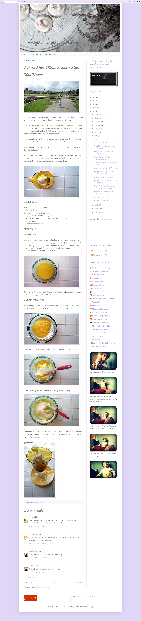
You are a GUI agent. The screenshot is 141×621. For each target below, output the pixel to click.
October (98, 121)
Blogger (91, 606)
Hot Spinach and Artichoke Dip (105, 177)
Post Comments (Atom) (41, 587)
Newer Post (28, 582)
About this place (50, 54)
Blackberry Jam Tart (101, 200)
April (97, 205)
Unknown (32, 534)
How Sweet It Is (98, 274)
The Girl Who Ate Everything (103, 329)
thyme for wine (97, 336)
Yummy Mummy (98, 302)
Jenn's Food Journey (100, 322)
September (98, 125)
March (97, 208)
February (98, 212)
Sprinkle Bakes (97, 278)
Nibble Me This (98, 285)
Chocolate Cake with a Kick (104, 142)
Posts (95, 251)
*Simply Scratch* (98, 346)
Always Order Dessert (100, 291)
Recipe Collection (35, 54)
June (96, 136)
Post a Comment (32, 577)
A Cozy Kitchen (98, 281)
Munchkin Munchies (100, 309)
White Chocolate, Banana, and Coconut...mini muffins (104, 187)
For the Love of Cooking (101, 267)
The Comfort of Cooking (101, 326)
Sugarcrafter (97, 288)
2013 (94, 100)
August (97, 128)
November (98, 118)
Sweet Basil (96, 339)
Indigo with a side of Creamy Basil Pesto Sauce (104, 172)
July (96, 132)
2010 (94, 111)
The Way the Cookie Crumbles (103, 298)
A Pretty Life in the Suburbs (102, 332)
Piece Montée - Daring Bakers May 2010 (104, 152)
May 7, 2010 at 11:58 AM (38, 526)
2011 (94, 108)
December (98, 114)
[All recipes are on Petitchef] (30, 600)
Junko (31, 517)
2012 (94, 104)
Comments (96, 255)
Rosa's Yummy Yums (100, 315)
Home (24, 54)
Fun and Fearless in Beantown (103, 343)
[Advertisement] (101, 497)
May (96, 139)
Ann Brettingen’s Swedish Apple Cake (105, 163)
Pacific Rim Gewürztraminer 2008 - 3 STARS (104, 192)
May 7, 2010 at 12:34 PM (37, 543)
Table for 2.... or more (100, 295)
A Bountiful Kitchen (99, 312)
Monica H (32, 551)
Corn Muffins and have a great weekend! (104, 147)
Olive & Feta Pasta (100, 197)
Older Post (79, 582)
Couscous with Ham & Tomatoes (105, 168)
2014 (94, 97)
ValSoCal (95, 305)
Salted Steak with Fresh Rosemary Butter (102, 158)
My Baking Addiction (100, 271)
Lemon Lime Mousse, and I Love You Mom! (105, 181)
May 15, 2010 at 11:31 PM (38, 572)
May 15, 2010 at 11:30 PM (38, 558)
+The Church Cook (99, 319)
